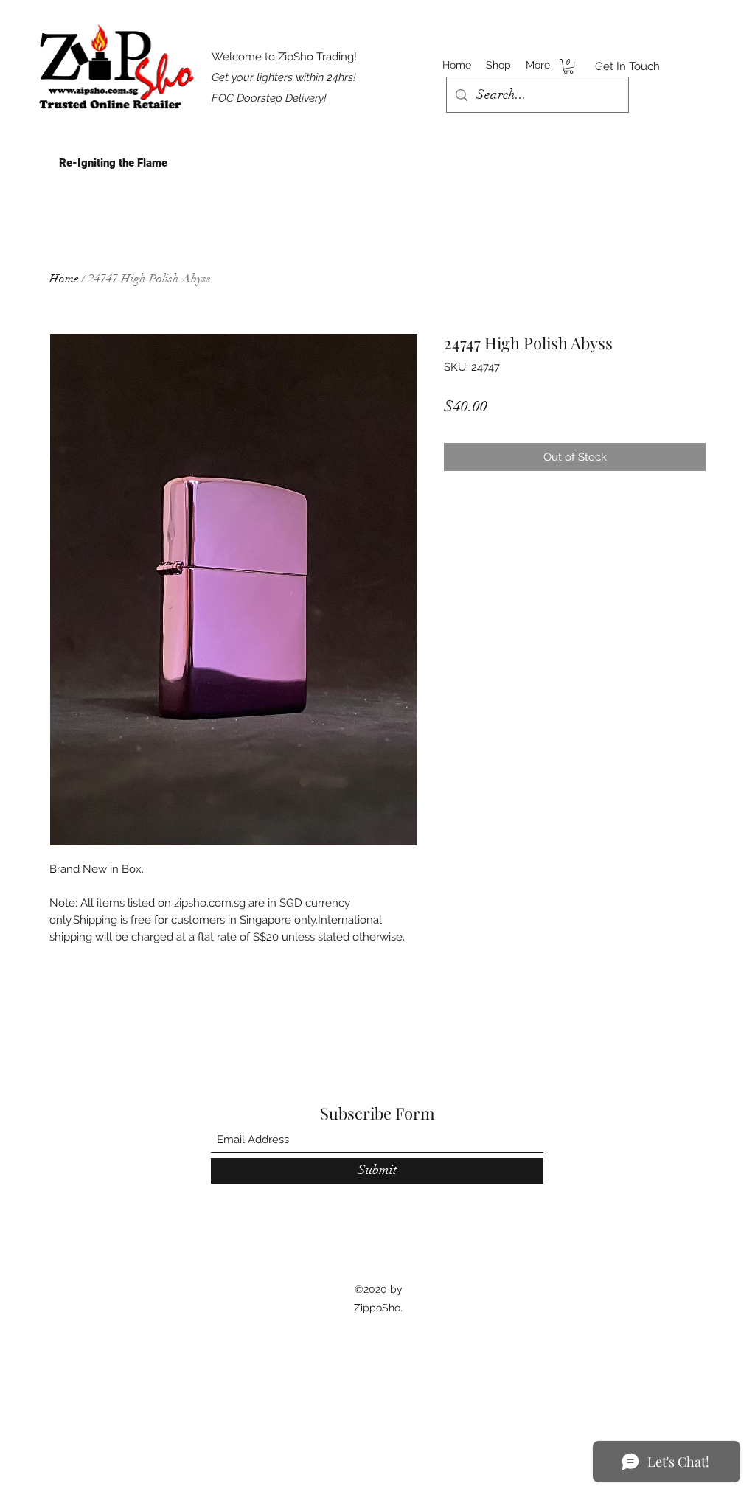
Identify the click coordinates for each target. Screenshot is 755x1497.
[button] (568, 66)
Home (64, 278)
